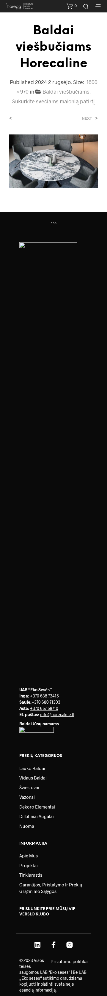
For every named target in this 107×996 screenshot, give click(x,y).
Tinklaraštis (30, 875)
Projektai (28, 865)
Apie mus (28, 855)
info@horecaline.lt (57, 714)
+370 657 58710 (44, 708)
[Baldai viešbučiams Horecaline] (53, 160)
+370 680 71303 (46, 702)
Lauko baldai (32, 768)
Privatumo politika (69, 961)
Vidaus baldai (33, 777)
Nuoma (26, 826)
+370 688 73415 (44, 695)
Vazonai (27, 797)
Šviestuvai (29, 787)
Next (87, 118)
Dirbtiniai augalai (36, 816)
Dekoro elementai (37, 806)
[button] (72, 6)
